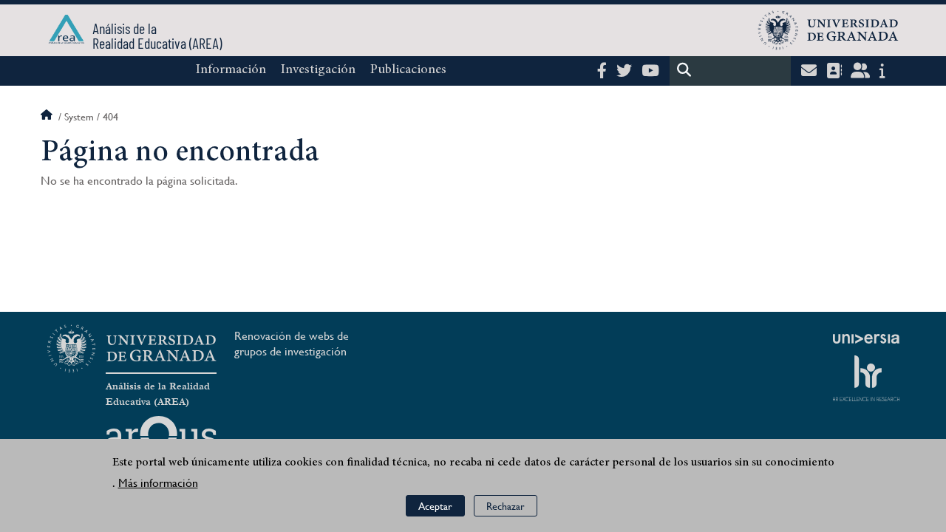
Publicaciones (408, 70)
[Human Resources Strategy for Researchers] (866, 378)
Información (231, 70)
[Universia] (866, 338)
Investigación (318, 70)
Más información (158, 484)
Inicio (48, 116)
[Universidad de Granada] (828, 30)
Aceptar (435, 506)
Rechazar (505, 506)
